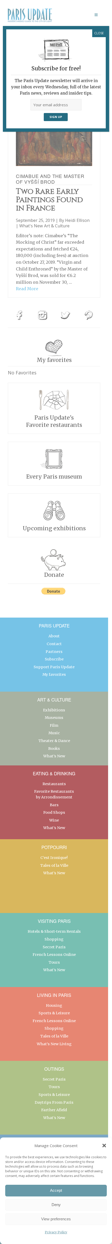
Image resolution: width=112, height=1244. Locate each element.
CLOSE (99, 33)
